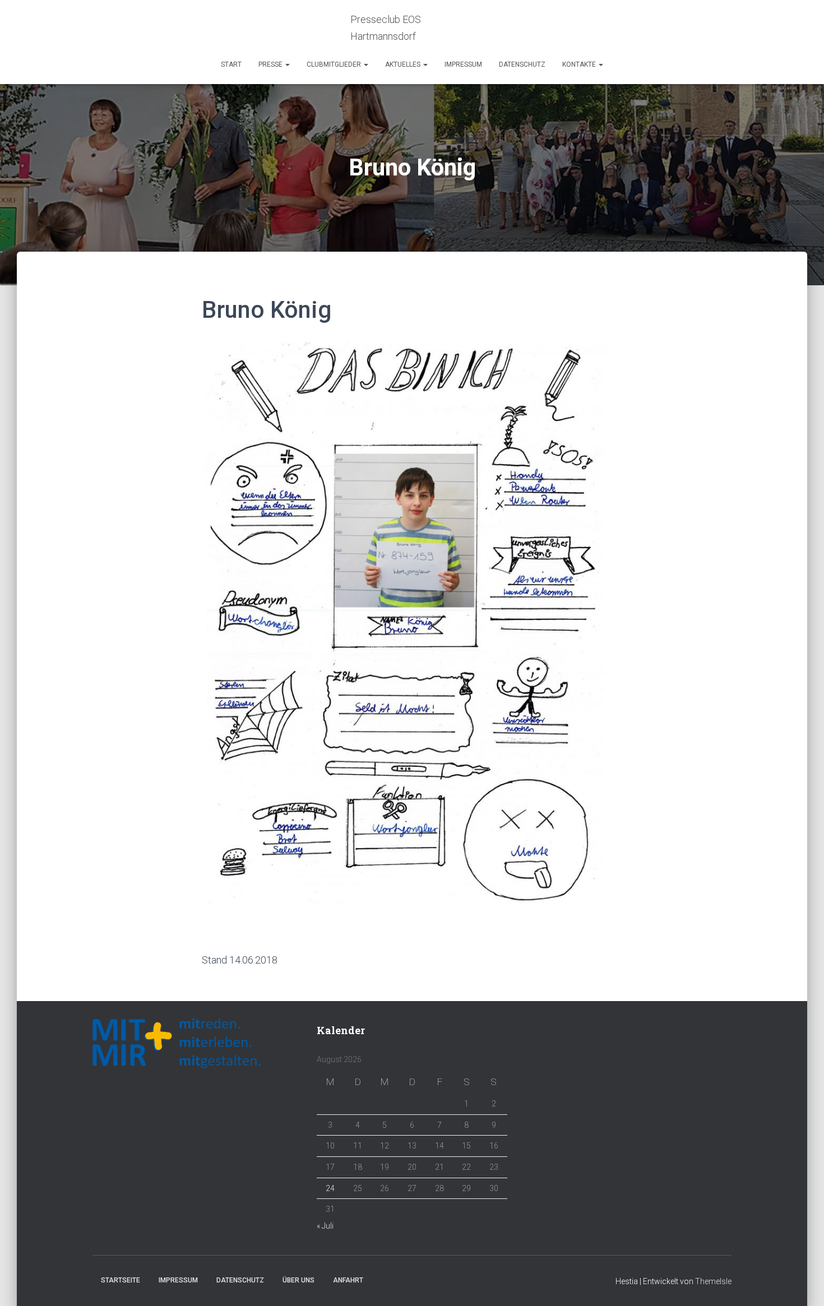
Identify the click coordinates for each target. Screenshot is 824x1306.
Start (231, 64)
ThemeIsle (713, 1281)
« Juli (325, 1225)
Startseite (120, 1280)
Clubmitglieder (335, 64)
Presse (271, 64)
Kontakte (580, 64)
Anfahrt (348, 1280)
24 (330, 1188)
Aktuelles (403, 64)
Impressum (463, 64)
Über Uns (298, 1280)
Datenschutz (522, 64)
